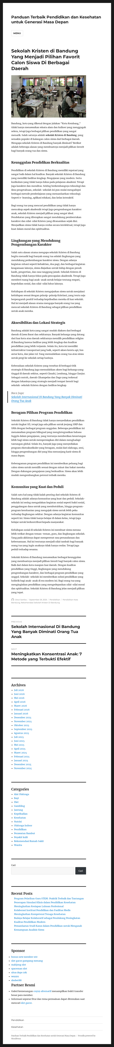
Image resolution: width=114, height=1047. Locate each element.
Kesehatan (20, 817)
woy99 (15, 976)
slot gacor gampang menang (27, 960)
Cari (13, 865)
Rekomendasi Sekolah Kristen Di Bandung (40, 602)
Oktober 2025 (21, 725)
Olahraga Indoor (23, 825)
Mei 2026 (19, 698)
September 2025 (23, 729)
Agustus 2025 (21, 733)
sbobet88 (16, 980)
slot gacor (26, 1002)
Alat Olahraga (21, 794)
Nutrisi (18, 821)
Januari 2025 (21, 760)
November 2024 (23, 768)
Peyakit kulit (21, 837)
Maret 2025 (20, 752)
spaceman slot (19, 968)
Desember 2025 (22, 717)
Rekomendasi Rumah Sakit (29, 841)
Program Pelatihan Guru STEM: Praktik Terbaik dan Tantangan (49, 898)
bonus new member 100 (24, 956)
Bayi (16, 798)
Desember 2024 (22, 764)
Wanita (18, 845)
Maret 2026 (20, 705)
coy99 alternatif (42, 991)
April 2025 (19, 748)
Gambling (19, 806)
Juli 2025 (19, 737)
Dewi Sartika (21, 600)
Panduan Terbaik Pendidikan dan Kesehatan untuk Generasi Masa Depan (56, 19)
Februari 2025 (21, 756)
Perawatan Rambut (24, 833)
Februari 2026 (22, 709)
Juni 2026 (19, 694)
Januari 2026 (21, 713)
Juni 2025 (19, 741)
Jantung (18, 809)
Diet (16, 802)
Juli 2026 (19, 690)
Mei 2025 (19, 744)
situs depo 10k (19, 972)
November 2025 (23, 721)
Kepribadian (21, 813)
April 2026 (20, 701)
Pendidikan (54, 600)
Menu (17, 33)
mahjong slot (18, 964)
